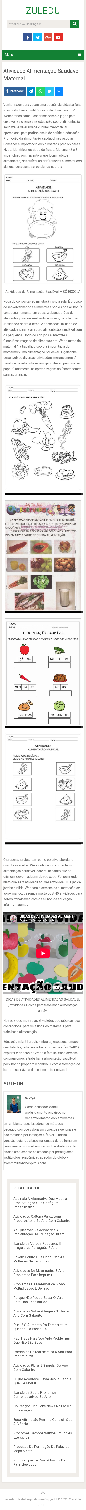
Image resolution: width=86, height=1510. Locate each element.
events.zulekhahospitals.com (24, 1499)
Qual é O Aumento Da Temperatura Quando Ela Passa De (40, 1327)
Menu (9, 55)
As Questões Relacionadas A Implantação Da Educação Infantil (39, 1232)
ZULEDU (43, 10)
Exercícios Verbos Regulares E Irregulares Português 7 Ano (37, 1245)
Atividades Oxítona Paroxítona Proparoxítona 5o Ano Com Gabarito (41, 1218)
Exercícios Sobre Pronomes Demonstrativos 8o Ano (35, 1394)
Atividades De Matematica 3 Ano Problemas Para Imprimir (39, 1272)
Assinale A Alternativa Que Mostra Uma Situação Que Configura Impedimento (40, 1203)
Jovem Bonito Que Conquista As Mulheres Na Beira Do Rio (38, 1259)
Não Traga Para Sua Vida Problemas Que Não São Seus (41, 1340)
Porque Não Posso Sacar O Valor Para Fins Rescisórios (39, 1300)
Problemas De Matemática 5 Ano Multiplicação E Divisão (39, 1286)
